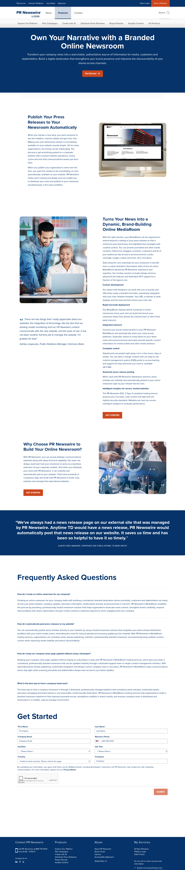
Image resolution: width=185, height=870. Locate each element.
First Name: (22, 726)
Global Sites (100, 861)
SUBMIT (161, 791)
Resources (21, 3)
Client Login (145, 3)
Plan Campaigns (49, 23)
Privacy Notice (70, 769)
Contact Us (20, 858)
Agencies (62, 3)
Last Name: (100, 726)
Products (63, 13)
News (49, 13)
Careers (98, 854)
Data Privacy (139, 854)
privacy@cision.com (154, 867)
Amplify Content (136, 23)
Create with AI (69, 23)
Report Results (116, 23)
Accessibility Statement (104, 857)
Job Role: (21, 746)
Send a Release (160, 3)
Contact (78, 13)
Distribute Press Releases (93, 23)
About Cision (100, 851)
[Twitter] (23, 862)
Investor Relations (35, 3)
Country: (21, 756)
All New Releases (141, 849)
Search (162, 12)
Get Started (90, 73)
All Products (154, 23)
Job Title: (99, 746)
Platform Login (140, 851)
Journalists (50, 3)
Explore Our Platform (27, 23)
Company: (99, 756)
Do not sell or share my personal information (148, 862)
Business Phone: (102, 736)
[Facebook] (20, 862)
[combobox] (98, 741)
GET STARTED (112, 415)
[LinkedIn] (16, 862)
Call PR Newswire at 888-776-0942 (32, 849)
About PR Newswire (103, 849)
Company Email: (24, 736)
